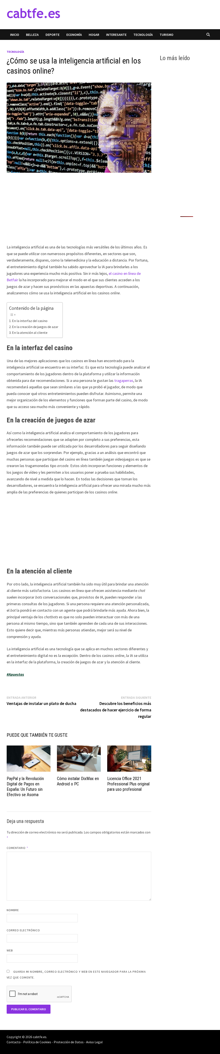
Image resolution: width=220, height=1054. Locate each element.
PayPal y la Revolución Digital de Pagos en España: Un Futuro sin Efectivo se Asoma (25, 786)
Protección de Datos (69, 1042)
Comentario (17, 848)
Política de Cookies (37, 1042)
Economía (74, 34)
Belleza (32, 34)
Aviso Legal (94, 1042)
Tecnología (143, 34)
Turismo (166, 34)
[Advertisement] (79, 212)
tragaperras (123, 380)
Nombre (13, 910)
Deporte (53, 34)
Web (10, 950)
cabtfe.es (39, 1037)
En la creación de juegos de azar (35, 327)
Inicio (14, 34)
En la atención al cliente (29, 332)
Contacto (14, 1042)
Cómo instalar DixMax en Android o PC (78, 781)
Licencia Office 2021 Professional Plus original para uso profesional (128, 784)
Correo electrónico (23, 930)
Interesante (116, 34)
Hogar (94, 34)
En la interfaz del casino (29, 321)
